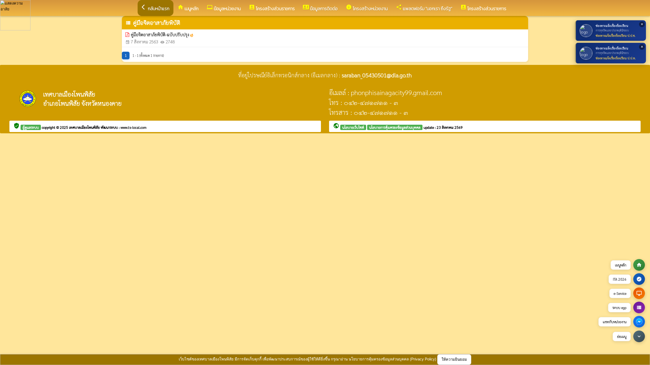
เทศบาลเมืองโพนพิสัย (85, 127)
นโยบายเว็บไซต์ (353, 127)
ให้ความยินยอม (454, 359)
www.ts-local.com (134, 127)
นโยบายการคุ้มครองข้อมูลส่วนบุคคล (394, 127)
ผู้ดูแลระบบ (31, 127)
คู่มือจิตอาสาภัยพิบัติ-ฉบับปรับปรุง (162, 34)
